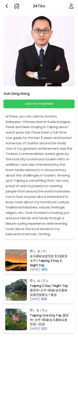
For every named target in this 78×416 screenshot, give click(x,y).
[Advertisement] (39, 375)
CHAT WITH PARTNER (39, 104)
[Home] (17, 6)
